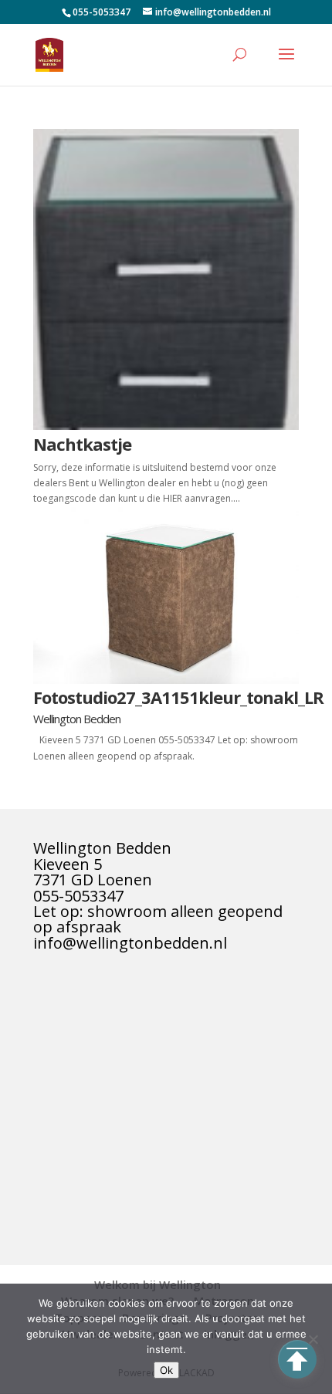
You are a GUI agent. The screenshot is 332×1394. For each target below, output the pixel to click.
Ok (166, 1370)
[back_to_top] (297, 1359)
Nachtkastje (82, 443)
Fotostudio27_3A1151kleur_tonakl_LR (178, 697)
